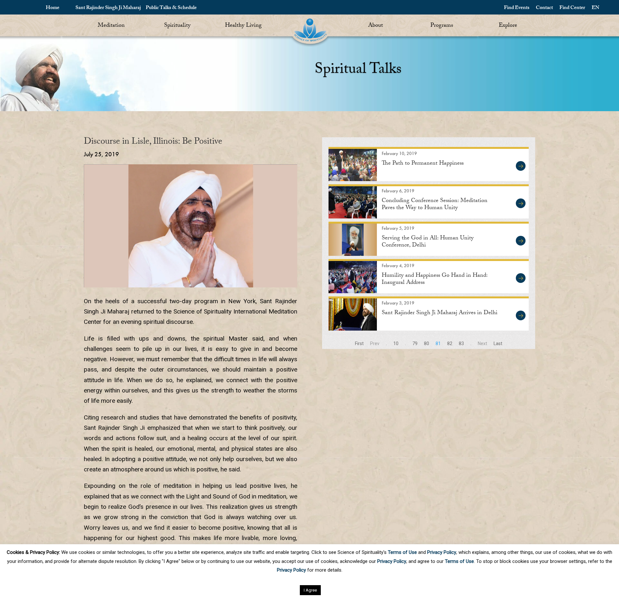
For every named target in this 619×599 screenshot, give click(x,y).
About (375, 26)
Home (52, 8)
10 (395, 343)
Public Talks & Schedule (171, 8)
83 (461, 343)
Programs (441, 26)
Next (482, 343)
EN (595, 8)
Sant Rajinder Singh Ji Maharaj (108, 8)
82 (449, 343)
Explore (508, 26)
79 (415, 343)
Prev (374, 343)
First (359, 343)
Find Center (572, 8)
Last (498, 343)
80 (426, 343)
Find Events (516, 8)
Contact (544, 8)
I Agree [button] (310, 590)
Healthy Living (243, 26)
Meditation (111, 26)
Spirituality (177, 26)
